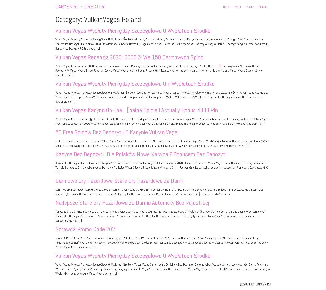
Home (226, 7)
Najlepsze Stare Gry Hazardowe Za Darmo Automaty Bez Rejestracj (132, 202)
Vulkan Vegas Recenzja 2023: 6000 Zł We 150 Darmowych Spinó (129, 57)
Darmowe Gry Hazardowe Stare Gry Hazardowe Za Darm (119, 181)
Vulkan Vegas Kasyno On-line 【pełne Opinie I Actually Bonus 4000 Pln (136, 110)
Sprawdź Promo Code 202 (85, 229)
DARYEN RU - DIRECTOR (80, 6)
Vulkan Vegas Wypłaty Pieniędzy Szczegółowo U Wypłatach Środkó (133, 30)
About (250, 7)
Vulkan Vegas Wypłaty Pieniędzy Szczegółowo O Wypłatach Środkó (133, 255)
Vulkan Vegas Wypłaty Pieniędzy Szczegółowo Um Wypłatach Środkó (135, 84)
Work (238, 7)
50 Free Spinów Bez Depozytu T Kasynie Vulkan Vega (116, 132)
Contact (263, 7)
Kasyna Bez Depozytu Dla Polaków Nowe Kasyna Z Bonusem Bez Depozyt (140, 154)
